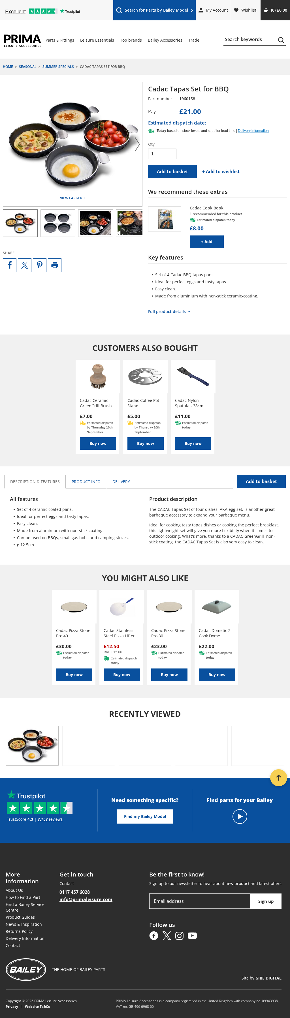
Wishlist (248, 10)
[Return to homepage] (22, 41)
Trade (193, 40)
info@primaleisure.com (85, 899)
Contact (13, 945)
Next (137, 144)
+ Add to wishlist (221, 171)
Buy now (97, 443)
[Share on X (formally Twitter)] (24, 265)
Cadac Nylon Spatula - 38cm (189, 403)
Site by (262, 978)
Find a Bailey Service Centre (25, 907)
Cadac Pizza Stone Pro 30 (168, 633)
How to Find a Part (23, 897)
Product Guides (20, 917)
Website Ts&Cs (37, 1006)
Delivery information (253, 131)
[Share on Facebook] (9, 265)
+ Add (212, 241)
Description (35, 481)
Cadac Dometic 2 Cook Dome (215, 633)
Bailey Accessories (165, 40)
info (86, 481)
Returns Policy (19, 931)
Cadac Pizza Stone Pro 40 (73, 633)
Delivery (121, 481)
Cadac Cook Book (206, 208)
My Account (217, 10)
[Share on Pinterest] (39, 265)
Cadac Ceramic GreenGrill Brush (96, 403)
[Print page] (54, 265)
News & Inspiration (24, 924)
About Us (14, 890)
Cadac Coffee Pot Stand (143, 403)
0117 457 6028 (74, 892)
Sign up (266, 901)
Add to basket (172, 171)
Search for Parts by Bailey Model (152, 11)
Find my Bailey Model (145, 816)
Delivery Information (25, 938)
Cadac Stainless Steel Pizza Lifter (119, 633)
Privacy (12, 1006)
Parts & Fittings (60, 40)
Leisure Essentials (97, 40)
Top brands (131, 40)
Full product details (167, 311)
